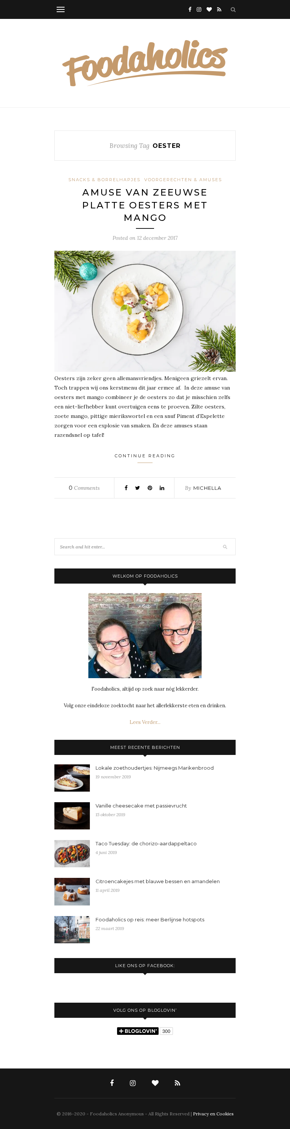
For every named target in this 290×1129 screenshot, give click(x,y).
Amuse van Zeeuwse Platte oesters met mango (145, 205)
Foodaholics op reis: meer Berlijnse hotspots (150, 919)
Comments (84, 488)
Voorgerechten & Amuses (183, 179)
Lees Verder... (145, 722)
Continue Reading (145, 455)
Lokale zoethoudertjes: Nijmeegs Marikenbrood (155, 768)
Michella (207, 488)
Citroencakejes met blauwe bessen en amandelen (158, 881)
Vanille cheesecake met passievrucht (141, 806)
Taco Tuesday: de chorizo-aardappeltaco (146, 843)
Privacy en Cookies (213, 1114)
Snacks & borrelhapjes (104, 179)
